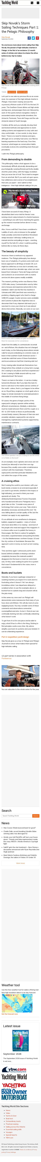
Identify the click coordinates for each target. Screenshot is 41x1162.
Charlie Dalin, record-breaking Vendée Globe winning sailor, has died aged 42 (19, 832)
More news (20, 863)
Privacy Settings (11, 1152)
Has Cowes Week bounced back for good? (19, 828)
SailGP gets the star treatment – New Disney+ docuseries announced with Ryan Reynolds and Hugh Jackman (21, 849)
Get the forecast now (10, 1014)
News (5, 823)
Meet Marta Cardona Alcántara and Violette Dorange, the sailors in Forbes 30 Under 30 (20, 856)
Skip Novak (6, 37)
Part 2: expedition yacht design (15, 637)
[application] (20, 676)
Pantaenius (6, 658)
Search (35, 816)
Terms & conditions (26, 1149)
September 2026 (12, 1053)
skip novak (11, 92)
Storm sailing (22, 92)
